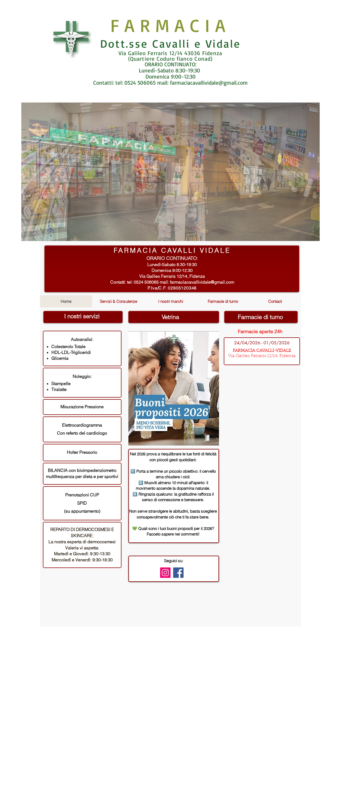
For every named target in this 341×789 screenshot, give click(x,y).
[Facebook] (178, 572)
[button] (170, 172)
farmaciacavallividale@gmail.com (209, 82)
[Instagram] (165, 572)
